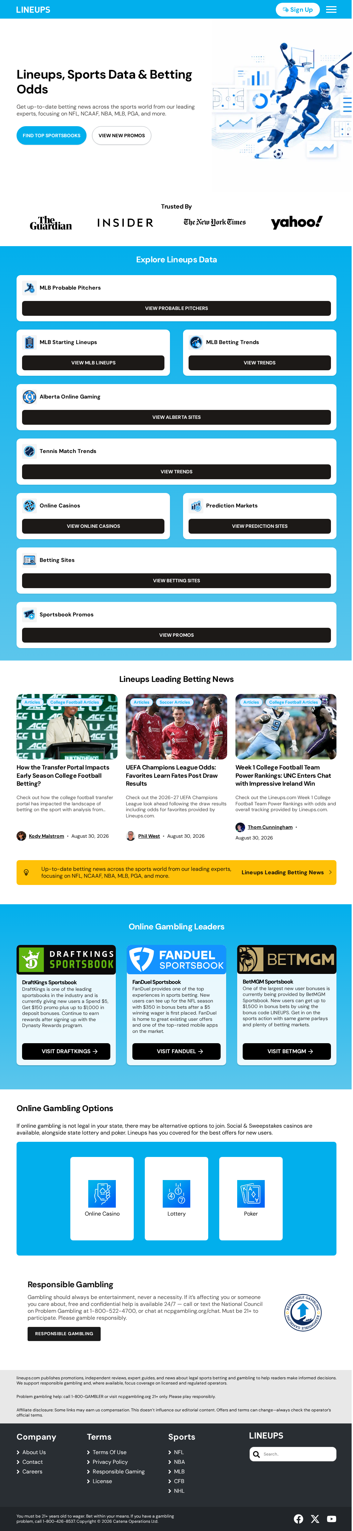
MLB (179, 1471)
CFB (179, 1481)
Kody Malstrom (46, 836)
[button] (331, 10)
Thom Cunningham (270, 827)
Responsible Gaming (119, 1471)
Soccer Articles (175, 702)
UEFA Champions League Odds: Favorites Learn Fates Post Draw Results (172, 775)
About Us (34, 1452)
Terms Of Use (110, 1452)
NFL (179, 1452)
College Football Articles (74, 702)
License (102, 1481)
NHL (179, 1491)
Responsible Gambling (64, 1334)
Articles (32, 702)
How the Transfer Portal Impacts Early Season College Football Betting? (63, 775)
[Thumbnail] (67, 726)
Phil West (149, 836)
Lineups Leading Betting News (283, 872)
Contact (32, 1462)
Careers (32, 1471)
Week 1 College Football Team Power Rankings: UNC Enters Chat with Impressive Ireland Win (283, 775)
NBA (179, 1462)
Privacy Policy (110, 1462)
